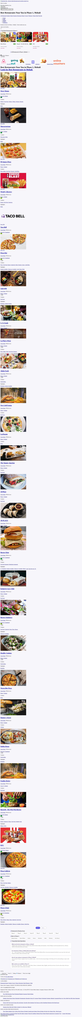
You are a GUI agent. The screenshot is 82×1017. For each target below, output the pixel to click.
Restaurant (4, 15)
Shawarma (3, 137)
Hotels (45, 938)
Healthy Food (19, 821)
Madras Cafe (11, 1011)
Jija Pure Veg (46, 1011)
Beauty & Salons (14, 938)
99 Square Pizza (6, 162)
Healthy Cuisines (6, 653)
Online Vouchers (13, 15)
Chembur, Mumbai (50, 998)
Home (4, 18)
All (1, 15)
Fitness (34, 15)
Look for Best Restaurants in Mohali (17, 69)
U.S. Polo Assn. (24, 1007)
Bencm (22, 924)
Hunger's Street (6, 717)
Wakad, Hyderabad (42, 998)
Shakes (9, 883)
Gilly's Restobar (31, 1002)
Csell (18, 269)
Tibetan (14, 101)
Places (41, 1013)
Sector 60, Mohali (4, 96)
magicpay (37, 64)
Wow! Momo (5, 91)
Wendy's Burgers (6, 192)
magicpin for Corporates (54, 1013)
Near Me (40, 15)
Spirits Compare (24, 1013)
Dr (35, 568)
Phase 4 (26, 933)
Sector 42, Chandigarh (5, 622)
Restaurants (3, 983)
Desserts (21, 101)
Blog (16, 1013)
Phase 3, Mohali (4, 376)
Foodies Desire (5, 781)
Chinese (10, 101)
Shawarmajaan (5, 126)
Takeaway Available (12, 269)
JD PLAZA (4, 520)
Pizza (2, 171)
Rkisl (2, 106)
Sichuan (17, 101)
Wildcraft (29, 1007)
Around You (12, 1013)
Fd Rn (5, 825)
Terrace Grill (5, 1002)
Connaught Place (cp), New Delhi (61, 998)
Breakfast (3, 303)
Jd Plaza (3, 492)
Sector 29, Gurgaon (34, 998)
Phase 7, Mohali (4, 525)
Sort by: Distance (5, 55)
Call (2, 260)
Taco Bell (4, 227)
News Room (3, 1013)
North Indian (3, 381)
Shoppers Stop (6, 1007)
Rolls (6, 137)
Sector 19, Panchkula (5, 913)
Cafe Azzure (11, 1002)
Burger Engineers (6, 617)
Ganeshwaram (31, 1011)
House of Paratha (24, 1011)
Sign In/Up (3, 6)
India (4, 19)
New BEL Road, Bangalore (74, 998)
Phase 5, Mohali (4, 131)
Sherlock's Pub (51, 1002)
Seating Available (4, 269)
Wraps (9, 821)
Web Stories (68, 1013)
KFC (2, 845)
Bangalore (10, 994)
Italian (4, 171)
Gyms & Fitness (22, 938)
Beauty (23, 15)
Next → (43, 927)
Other (31, 983)
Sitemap (38, 1013)
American (10, 202)
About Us (8, 1013)
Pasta (7, 351)
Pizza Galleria (5, 871)
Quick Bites (3, 93)
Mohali (4, 20)
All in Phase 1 (57, 938)
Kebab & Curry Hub (7, 589)
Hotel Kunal (56, 1002)
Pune (13, 994)
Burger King (5, 552)
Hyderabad (17, 994)
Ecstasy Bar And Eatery (18, 1002)
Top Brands (28, 64)
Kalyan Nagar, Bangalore (14, 998)
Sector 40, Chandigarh (5, 258)
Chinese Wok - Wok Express (55, 1011)
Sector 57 (32, 933)
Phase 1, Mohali (4, 293)
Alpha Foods (5, 371)
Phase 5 (45, 933)
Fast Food (6, 101)
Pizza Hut (4, 253)
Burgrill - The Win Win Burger (11, 809)
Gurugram (25, 994)
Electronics (19, 15)
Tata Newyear (32, 568)
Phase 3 (38, 933)
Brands (47, 1013)
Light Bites (17, 171)
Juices (23, 264)
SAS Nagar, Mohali (5, 850)
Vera (60, 1013)
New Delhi (5, 994)
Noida (28, 994)
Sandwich (13, 264)
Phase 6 (19, 933)
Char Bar (25, 1002)
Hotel (37, 15)
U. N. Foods (4, 323)
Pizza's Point (5, 908)
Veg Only (3, 887)
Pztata (20, 269)
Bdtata (24, 568)
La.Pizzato (4, 434)
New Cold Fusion (6, 405)
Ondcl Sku (27, 924)
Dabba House (5, 746)
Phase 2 (13, 933)
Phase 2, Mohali (4, 328)
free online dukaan (9, 976)
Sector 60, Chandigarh (5, 232)
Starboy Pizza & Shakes (39, 1011)
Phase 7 (57, 933)
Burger (2, 202)
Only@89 (4, 288)
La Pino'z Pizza (6, 341)
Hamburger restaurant (13, 564)
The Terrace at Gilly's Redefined (41, 1002)
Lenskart (18, 1007)
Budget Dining (50, 64)
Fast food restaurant (5, 564)
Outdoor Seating (8, 303)
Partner (44, 1013)
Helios (15, 1007)
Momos (2, 101)
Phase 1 (4, 21)
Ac (1, 568)
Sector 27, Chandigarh (5, 876)
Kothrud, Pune (6, 998)
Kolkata (31, 994)
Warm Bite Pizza (6, 688)
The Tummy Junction (8, 463)
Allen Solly (11, 1007)
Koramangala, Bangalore (25, 998)
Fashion (8, 15)
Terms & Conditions (32, 1013)
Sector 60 (51, 933)
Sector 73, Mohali (4, 786)
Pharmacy (31, 15)
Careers (63, 1013)
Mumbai (21, 994)
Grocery (26, 15)
